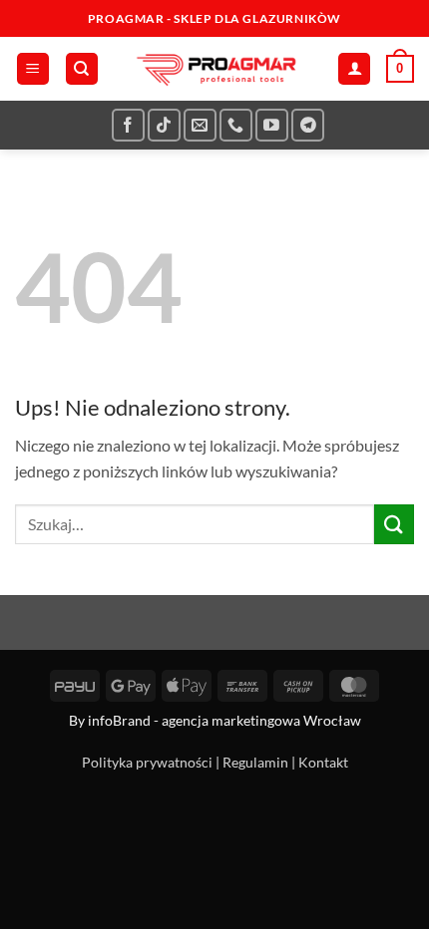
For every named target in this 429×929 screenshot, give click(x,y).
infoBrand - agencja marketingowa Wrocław (224, 720)
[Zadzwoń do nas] (235, 125)
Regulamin (255, 762)
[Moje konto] (354, 69)
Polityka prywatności (147, 762)
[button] (33, 69)
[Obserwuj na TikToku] (164, 125)
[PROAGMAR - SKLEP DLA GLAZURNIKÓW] (214, 69)
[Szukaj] (82, 69)
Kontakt (323, 762)
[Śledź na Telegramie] (307, 125)
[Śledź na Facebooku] (128, 125)
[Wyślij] (394, 523)
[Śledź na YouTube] (271, 125)
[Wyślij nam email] (200, 125)
